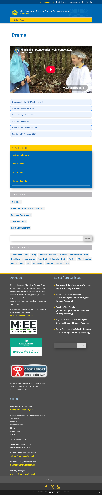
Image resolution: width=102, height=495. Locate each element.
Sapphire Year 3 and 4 (21, 215)
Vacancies (49, 263)
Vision (67, 263)
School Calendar (20, 181)
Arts (26, 255)
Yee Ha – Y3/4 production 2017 (23, 115)
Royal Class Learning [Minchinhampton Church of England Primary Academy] (74, 331)
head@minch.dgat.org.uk (21, 409)
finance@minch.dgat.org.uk (22, 465)
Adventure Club (17, 255)
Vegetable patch (18, 221)
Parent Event (42, 259)
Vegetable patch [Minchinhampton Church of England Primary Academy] (73, 321)
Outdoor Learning (28, 259)
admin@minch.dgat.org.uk (22, 456)
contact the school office (21, 315)
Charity (33, 255)
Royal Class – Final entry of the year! (27, 208)
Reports (14, 263)
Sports (22, 263)
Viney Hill (58, 263)
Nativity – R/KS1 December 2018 (23, 108)
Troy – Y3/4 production (20, 121)
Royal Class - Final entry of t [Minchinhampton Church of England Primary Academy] (73, 297)
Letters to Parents (21, 155)
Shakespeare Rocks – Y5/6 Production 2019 (27, 102)
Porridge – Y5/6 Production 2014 (24, 134)
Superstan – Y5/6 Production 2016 (24, 128)
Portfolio (72, 259)
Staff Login (49, 480)
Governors (63, 255)
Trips (28, 263)
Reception (87, 259)
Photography (54, 259)
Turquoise (15, 202)
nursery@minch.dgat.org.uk (22, 474)
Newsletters (18, 163)
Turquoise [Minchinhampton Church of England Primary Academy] (73, 287)
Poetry (63, 259)
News (86, 255)
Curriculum (43, 255)
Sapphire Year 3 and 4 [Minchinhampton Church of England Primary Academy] (73, 310)
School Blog (18, 172)
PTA (79, 259)
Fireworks (52, 255)
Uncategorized (38, 263)
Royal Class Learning (20, 228)
